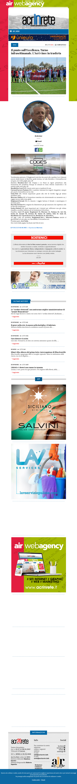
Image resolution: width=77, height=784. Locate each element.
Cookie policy (36, 780)
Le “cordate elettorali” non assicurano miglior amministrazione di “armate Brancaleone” (38, 311)
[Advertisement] (38, 517)
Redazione (38, 765)
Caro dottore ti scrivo (19, 339)
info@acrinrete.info (41, 755)
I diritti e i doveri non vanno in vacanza (27, 367)
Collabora (38, 767)
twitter (61, 750)
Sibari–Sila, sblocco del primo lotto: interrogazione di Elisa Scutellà (38, 352)
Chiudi (43, 780)
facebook (61, 746)
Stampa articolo (61, 45)
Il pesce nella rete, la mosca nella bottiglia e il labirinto (33, 325)
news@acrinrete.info (41, 758)
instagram (60, 748)
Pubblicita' (39, 769)
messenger (60, 751)
